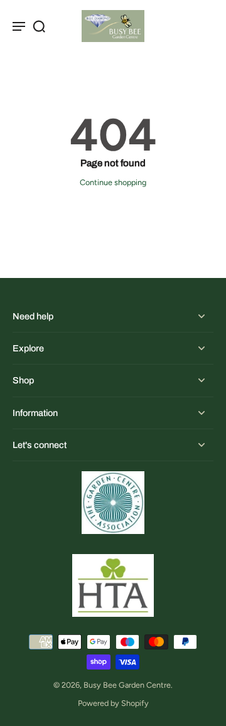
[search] (39, 25)
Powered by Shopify (113, 703)
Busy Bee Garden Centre (127, 685)
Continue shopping (113, 182)
